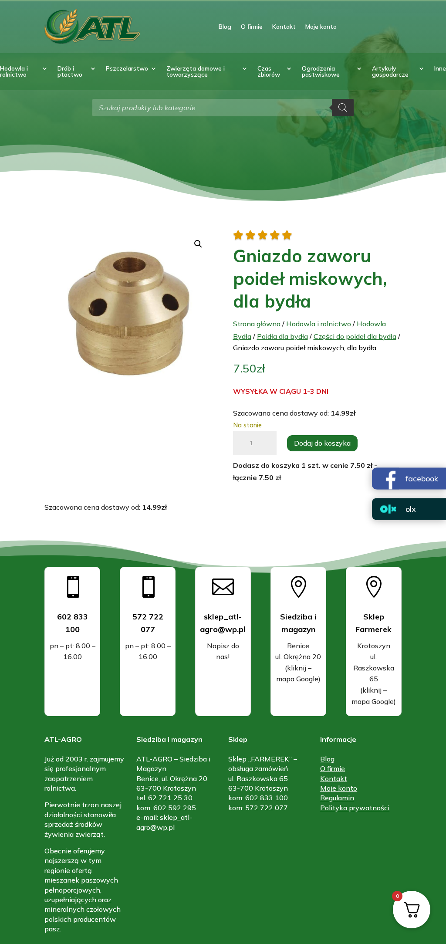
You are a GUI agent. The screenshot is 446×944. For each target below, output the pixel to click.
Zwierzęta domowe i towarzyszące (195, 71)
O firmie (252, 26)
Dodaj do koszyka (322, 443)
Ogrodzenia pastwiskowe (321, 71)
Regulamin (337, 797)
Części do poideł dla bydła (355, 336)
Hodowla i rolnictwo (14, 71)
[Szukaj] (343, 107)
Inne (440, 68)
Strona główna (256, 323)
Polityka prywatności (354, 807)
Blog (225, 26)
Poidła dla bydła (282, 336)
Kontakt (284, 26)
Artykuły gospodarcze (390, 71)
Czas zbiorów (268, 71)
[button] (198, 244)
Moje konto (321, 26)
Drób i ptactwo (69, 71)
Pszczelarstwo (127, 68)
